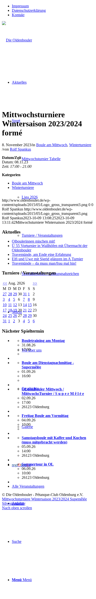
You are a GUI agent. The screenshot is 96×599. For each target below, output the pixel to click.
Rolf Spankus (20, 149)
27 (5, 294)
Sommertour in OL (38, 464)
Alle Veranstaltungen (28, 486)
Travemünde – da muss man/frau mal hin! (44, 263)
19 (15, 310)
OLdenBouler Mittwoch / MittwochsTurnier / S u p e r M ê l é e (53, 391)
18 (10, 310)
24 (5, 315)
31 (25, 294)
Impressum (20, 6)
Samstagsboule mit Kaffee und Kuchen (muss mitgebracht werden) (54, 440)
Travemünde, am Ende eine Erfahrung (41, 254)
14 (25, 305)
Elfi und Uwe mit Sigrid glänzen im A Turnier (47, 259)
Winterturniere (80, 145)
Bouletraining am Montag (43, 341)
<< (5, 283)
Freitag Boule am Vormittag (45, 416)
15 (30, 305)
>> (35, 283)
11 (10, 305)
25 (10, 315)
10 (5, 305)
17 (5, 310)
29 (15, 294)
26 (15, 315)
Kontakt (18, 15)
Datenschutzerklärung (29, 10)
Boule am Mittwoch (51, 145)
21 (25, 310)
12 (15, 305)
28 (10, 294)
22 (30, 310)
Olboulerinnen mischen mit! (33, 241)
